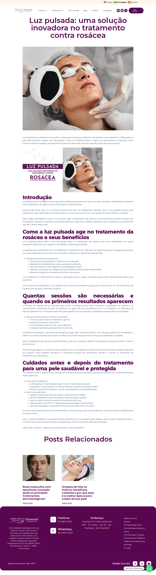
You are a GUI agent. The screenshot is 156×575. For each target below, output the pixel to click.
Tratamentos (57, 10)
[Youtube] (122, 10)
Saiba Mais (28, 503)
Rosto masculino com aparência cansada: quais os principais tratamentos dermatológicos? (37, 493)
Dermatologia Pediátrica (134, 538)
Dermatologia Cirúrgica (134, 535)
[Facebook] (118, 10)
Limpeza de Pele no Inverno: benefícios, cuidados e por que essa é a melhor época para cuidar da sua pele (78, 493)
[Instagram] (125, 10)
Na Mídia (127, 545)
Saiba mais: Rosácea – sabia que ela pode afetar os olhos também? (53, 427)
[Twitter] (135, 563)
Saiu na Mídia (73, 10)
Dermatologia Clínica (133, 525)
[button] (149, 568)
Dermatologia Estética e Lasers (134, 530)
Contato (95, 10)
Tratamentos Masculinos (134, 541)
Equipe (127, 521)
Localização (107, 10)
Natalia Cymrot (130, 518)
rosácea (96, 241)
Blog (85, 10)
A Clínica (41, 10)
